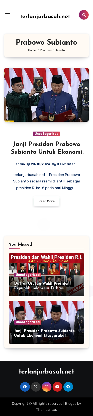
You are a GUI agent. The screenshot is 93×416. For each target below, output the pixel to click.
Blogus (70, 404)
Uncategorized (46, 134)
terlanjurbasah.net (45, 17)
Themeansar (46, 410)
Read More (46, 201)
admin (20, 164)
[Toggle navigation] (7, 14)
